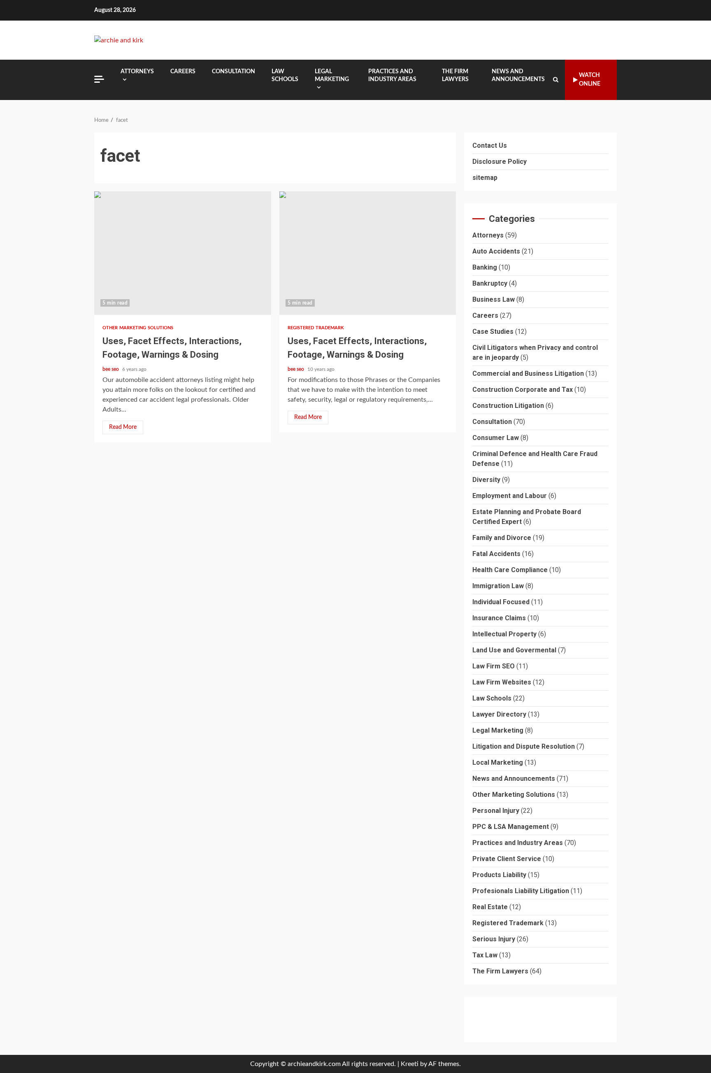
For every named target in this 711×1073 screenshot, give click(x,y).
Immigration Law (498, 586)
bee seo (111, 369)
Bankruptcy (489, 284)
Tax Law (484, 955)
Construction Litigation (508, 406)
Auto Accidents (496, 252)
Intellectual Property (504, 634)
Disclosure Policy (499, 161)
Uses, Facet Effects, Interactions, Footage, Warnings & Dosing (182, 253)
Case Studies (493, 332)
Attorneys (137, 71)
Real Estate (490, 907)
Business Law (493, 300)
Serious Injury (493, 939)
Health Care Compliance (510, 570)
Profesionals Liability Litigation (520, 891)
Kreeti (409, 1064)
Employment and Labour (509, 496)
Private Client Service (506, 859)
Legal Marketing (332, 75)
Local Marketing (497, 763)
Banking (484, 268)
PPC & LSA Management (510, 827)
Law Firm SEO (493, 666)
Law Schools (285, 75)
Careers (182, 71)
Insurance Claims (499, 618)
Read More (123, 427)
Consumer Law (495, 438)
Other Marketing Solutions (138, 328)
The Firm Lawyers (455, 75)
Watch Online (589, 79)
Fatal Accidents (496, 554)
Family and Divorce (501, 538)
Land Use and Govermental (514, 650)
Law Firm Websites (501, 683)
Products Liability (499, 875)
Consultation (233, 71)
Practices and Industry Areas (392, 75)
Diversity (486, 480)
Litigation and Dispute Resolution (523, 747)
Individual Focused (501, 602)
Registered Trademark (316, 328)
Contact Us (489, 145)
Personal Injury (495, 811)
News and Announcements (518, 75)
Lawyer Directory (499, 715)
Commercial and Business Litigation (528, 374)
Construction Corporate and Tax (522, 390)
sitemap (484, 178)
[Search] (555, 80)
